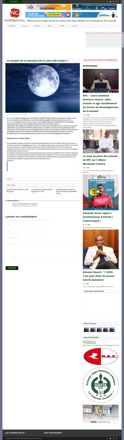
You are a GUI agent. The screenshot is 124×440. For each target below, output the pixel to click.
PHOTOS (62, 26)
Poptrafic (39, 438)
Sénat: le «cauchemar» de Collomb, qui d (105, 33)
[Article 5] (112, 329)
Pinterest (113, 1)
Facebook (107, 1)
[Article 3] (99, 329)
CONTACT (74, 26)
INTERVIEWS (11, 26)
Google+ (117, 1)
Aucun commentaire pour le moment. (25, 204)
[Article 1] (86, 329)
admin (26, 114)
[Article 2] (93, 329)
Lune (10, 118)
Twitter (110, 1)
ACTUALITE (24, 26)
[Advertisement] (62, 42)
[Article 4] (105, 329)
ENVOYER (12, 268)
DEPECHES (37, 26)
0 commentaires (11, 114)
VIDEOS (49, 26)
